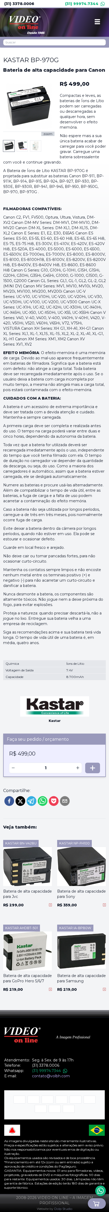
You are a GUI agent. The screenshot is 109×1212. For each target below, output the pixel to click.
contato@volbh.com (51, 1076)
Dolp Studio (63, 1209)
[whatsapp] (43, 801)
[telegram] (31, 801)
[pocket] (54, 801)
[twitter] (20, 801)
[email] (65, 801)
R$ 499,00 (74, 84)
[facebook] (9, 801)
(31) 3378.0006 (19, 3)
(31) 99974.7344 (81, 3)
